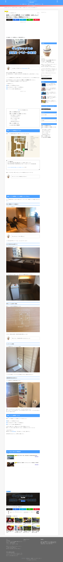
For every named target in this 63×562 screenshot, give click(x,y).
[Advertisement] (23, 29)
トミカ (20, 4)
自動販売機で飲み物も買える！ (15, 121)
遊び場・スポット (24, 4)
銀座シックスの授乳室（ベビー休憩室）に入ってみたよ (18, 113)
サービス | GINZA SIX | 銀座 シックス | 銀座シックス (15, 167)
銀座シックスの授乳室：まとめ (14, 123)
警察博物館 (13, 431)
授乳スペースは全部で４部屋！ (15, 118)
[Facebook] (23, 501)
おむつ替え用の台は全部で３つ (15, 116)
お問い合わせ (28, 558)
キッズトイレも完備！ (14, 119)
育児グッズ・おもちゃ (31, 4)
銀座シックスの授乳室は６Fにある (15, 111)
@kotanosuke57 (24, 68)
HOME (6, 7)
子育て (42, 4)
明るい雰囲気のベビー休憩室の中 (16, 115)
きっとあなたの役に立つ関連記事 (46, 137)
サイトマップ (23, 558)
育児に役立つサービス (38, 4)
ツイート (24, 540)
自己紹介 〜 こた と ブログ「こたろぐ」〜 (36, 558)
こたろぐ (31, 2)
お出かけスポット (10, 7)
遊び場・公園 (13, 7)
